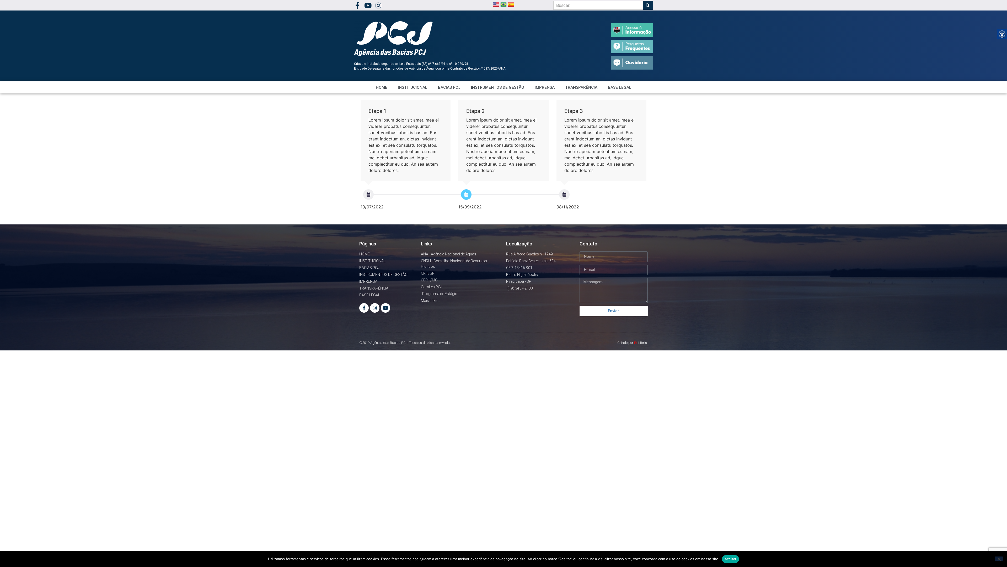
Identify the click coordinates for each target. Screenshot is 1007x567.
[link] (357, 5)
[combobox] (598, 5)
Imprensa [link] (545, 87)
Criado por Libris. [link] (632, 343)
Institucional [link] (412, 87)
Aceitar (731, 559)
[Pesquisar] (648, 5)
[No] (999, 558)
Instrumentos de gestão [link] (497, 87)
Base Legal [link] (619, 87)
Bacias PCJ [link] (449, 87)
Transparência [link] (581, 87)
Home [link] (381, 87)
